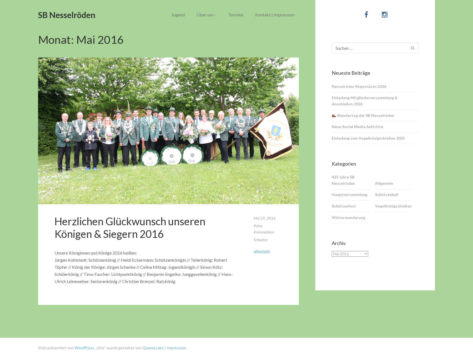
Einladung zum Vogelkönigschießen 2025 (368, 138)
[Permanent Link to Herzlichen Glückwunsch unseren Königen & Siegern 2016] (168, 130)
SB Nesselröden (67, 15)
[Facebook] (366, 14)
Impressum (176, 347)
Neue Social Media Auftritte (357, 126)
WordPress (84, 347)
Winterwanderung (348, 217)
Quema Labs (153, 347)
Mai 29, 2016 (264, 218)
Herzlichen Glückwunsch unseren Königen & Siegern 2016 (129, 227)
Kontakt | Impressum (275, 14)
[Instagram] (385, 14)
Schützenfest (344, 206)
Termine (235, 14)
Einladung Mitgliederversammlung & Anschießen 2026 (365, 100)
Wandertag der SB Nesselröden (365, 115)
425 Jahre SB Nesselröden (343, 180)
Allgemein (262, 251)
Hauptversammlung (349, 194)
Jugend (178, 14)
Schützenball (386, 194)
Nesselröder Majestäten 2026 (359, 86)
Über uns (205, 14)
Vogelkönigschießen (393, 206)
